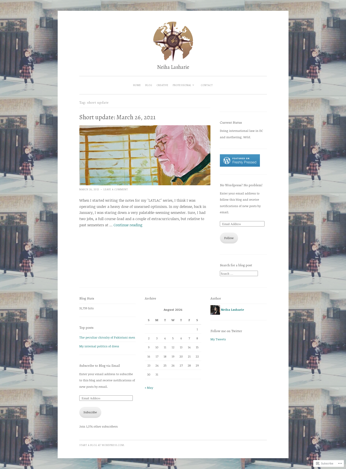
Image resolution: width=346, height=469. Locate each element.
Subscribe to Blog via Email (99, 365)
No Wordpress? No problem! (241, 185)
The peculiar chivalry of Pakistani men (107, 337)
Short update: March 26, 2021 (117, 117)
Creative (162, 85)
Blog (148, 85)
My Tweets (218, 339)
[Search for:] (239, 274)
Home (137, 85)
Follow (229, 238)
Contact (207, 85)
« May (149, 388)
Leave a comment (116, 189)
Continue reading (128, 224)
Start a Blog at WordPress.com (101, 445)
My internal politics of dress (99, 346)
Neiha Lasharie (173, 67)
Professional (182, 85)
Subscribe (90, 412)
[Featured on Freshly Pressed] (240, 165)
